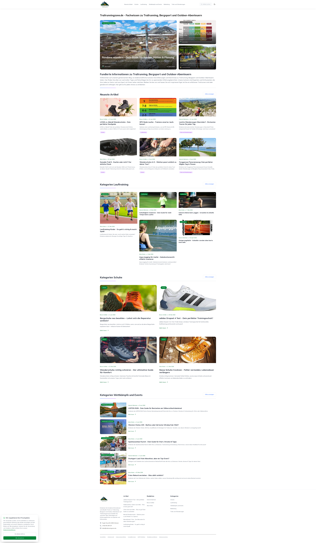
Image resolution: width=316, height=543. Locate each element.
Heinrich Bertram (183, 119)
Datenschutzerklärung (9, 530)
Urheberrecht (111, 537)
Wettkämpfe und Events (155, 4)
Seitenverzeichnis (163, 537)
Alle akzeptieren (19, 538)
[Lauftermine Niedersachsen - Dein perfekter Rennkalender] (197, 57)
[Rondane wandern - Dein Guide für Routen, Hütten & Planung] (138, 44)
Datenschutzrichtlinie (121, 537)
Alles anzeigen (209, 94)
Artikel (125, 496)
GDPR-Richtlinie (141, 537)
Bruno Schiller (103, 119)
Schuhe (136, 4)
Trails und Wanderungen (178, 4)
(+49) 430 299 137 (107, 525)
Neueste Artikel (128, 4)
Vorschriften (103, 537)
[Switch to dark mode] (214, 4)
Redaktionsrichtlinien (152, 537)
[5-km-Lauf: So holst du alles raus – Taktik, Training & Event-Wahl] (197, 32)
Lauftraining (143, 4)
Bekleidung (167, 4)
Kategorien (174, 496)
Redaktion (150, 496)
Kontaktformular (132, 537)
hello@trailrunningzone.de (109, 528)
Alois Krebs (103, 159)
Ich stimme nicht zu (20, 534)
